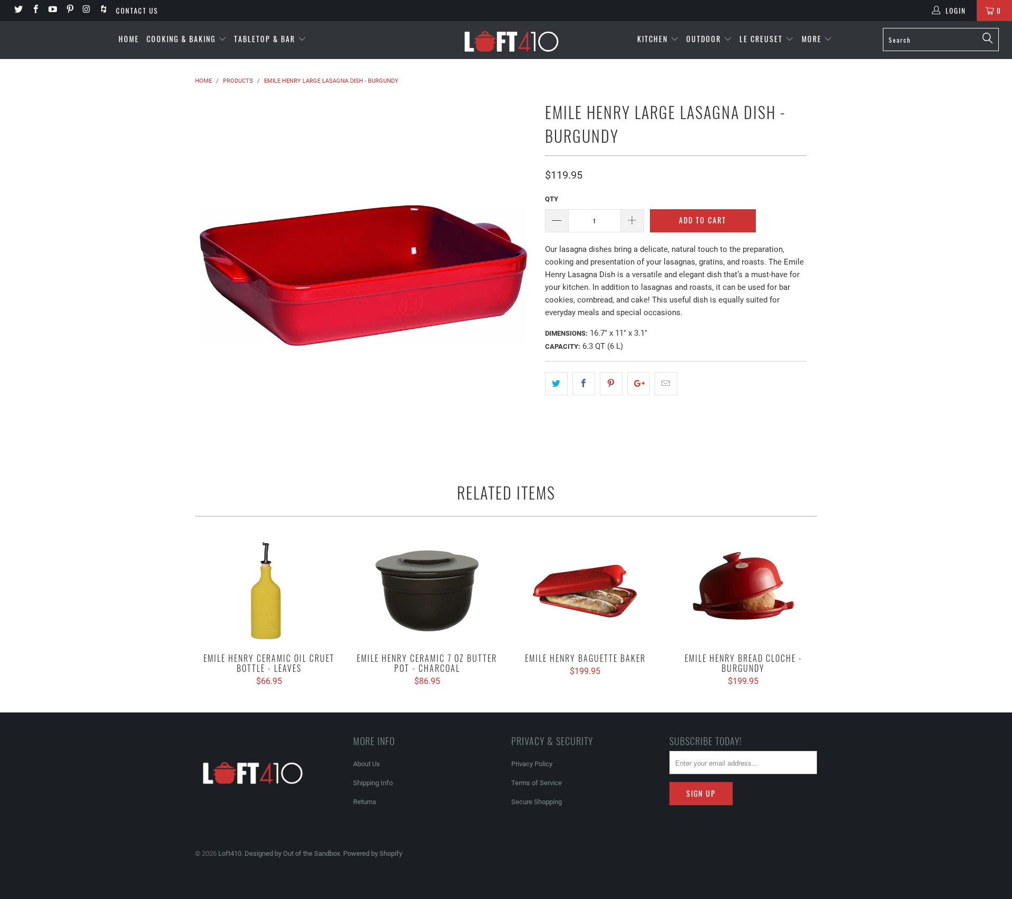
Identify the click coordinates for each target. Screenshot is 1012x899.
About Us (366, 764)
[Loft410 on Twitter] (18, 10)
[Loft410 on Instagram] (86, 10)
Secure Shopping (536, 802)
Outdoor (705, 38)
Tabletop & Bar (266, 38)
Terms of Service (536, 783)
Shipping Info (373, 783)
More (813, 38)
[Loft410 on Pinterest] (69, 10)
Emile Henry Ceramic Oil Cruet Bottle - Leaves (269, 590)
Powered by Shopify (372, 853)
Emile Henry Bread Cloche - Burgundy (743, 590)
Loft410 (229, 853)
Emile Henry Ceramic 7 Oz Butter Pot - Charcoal (427, 590)
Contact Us (137, 10)
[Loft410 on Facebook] (35, 10)
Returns (364, 802)
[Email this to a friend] (666, 383)
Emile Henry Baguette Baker (585, 590)
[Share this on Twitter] (556, 383)
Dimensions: (566, 333)
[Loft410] (511, 40)
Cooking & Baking (182, 38)
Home (129, 38)
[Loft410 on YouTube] (52, 10)
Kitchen (653, 38)
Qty (551, 199)
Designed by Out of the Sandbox (292, 853)
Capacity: (562, 346)
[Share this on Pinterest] (611, 383)
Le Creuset (762, 38)
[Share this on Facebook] (583, 383)
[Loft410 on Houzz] (103, 10)
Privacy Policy (531, 764)
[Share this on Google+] (638, 383)
